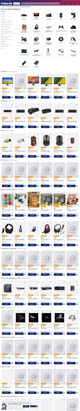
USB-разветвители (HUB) (6, 36)
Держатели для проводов (6, 21)
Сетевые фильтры (4, 46)
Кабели (2, 34)
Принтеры (3, 12)
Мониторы (3, 14)
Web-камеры (3, 19)
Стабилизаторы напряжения (6, 31)
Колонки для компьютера (6, 27)
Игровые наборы (4, 29)
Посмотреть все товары (11, 71)
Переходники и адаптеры (6, 44)
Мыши (2, 17)
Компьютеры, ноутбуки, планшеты (12, 6)
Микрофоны (3, 41)
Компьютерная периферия (25, 6)
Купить (6, 97)
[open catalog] (14, 3)
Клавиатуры (3, 16)
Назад (4, 6)
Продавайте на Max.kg (75, 0)
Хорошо (26, 406)
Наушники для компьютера (6, 22)
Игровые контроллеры (5, 26)
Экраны (2, 48)
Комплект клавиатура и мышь (7, 39)
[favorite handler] (12, 75)
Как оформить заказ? (66, 0)
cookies (14, 403)
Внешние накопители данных (6, 24)
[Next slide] (77, 85)
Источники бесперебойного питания (8, 32)
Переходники (3, 43)
